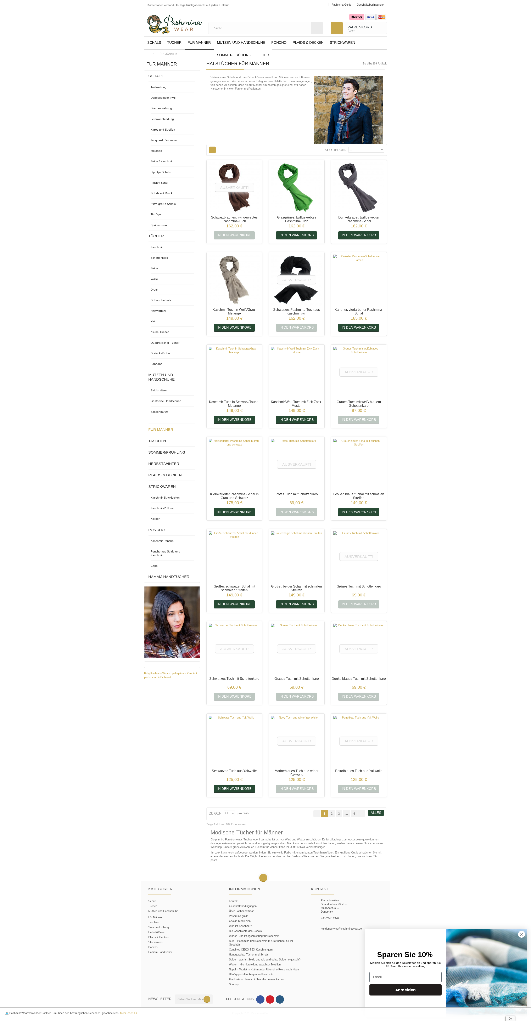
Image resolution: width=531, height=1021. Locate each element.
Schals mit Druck (162, 193)
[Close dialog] (521, 934)
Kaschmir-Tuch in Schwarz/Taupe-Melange (234, 403)
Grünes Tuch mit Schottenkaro (359, 586)
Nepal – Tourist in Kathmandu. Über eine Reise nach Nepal (264, 969)
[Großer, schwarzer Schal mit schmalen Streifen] (234, 556)
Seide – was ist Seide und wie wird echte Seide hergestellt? (265, 959)
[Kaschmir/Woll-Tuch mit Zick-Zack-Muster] (296, 372)
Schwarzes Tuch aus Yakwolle (234, 771)
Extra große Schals (163, 203)
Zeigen (215, 813)
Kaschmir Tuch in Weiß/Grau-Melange (234, 311)
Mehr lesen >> (129, 1013)
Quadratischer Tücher (165, 342)
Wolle (154, 278)
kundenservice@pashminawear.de (341, 928)
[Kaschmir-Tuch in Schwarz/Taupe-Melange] (234, 372)
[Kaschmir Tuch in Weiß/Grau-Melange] (234, 280)
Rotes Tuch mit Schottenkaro (296, 494)
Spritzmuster (159, 225)
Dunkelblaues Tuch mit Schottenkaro (359, 678)
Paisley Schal (159, 182)
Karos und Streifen (163, 129)
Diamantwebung (161, 108)
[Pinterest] (270, 999)
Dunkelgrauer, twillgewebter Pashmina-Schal (358, 219)
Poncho (278, 43)
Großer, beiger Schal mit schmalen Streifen (296, 588)
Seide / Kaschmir (162, 161)
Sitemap (234, 984)
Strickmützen (159, 390)
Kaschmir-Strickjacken (165, 497)
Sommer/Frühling (234, 55)
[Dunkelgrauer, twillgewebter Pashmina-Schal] (358, 187)
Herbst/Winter (163, 464)
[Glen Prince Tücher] (172, 622)
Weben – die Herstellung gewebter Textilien (255, 964)
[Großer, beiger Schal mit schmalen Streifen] (296, 556)
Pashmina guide (238, 916)
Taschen (157, 441)
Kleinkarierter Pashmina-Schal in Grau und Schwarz (234, 496)
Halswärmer (158, 310)
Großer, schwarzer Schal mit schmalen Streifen (234, 588)
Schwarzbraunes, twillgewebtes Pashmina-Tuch (234, 219)
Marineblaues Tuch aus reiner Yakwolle (296, 772)
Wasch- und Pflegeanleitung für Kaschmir (254, 935)
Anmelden (405, 989)
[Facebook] (260, 999)
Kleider (155, 518)
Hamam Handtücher (168, 577)
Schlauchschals (161, 300)
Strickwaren (342, 43)
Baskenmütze (159, 411)
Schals (154, 43)
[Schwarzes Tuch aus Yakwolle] (234, 741)
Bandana (156, 363)
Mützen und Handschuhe (241, 43)
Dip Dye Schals (161, 172)
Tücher (174, 43)
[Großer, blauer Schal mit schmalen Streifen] (358, 464)
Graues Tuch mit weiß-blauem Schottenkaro (359, 403)
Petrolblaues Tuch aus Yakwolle (358, 771)
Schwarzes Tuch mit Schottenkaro (234, 678)
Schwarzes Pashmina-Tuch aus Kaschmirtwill (296, 311)
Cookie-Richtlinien (240, 921)
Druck (154, 289)
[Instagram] (280, 999)
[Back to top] (263, 878)
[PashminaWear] (174, 22)
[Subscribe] (206, 999)
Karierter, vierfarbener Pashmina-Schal (359, 311)
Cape (154, 565)
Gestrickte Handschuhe (166, 401)
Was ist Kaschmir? (240, 926)
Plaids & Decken (308, 43)
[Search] (317, 28)
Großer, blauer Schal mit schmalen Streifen (358, 496)
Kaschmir (157, 247)
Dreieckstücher (160, 353)
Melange (156, 150)
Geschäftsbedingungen (243, 906)
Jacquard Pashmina (164, 140)
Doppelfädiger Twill (163, 97)
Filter (263, 55)
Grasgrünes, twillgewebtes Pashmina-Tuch (296, 219)
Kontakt (233, 901)
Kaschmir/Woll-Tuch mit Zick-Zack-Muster (296, 403)
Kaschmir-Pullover (162, 508)
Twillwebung (159, 87)
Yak (153, 321)
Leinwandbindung (162, 119)
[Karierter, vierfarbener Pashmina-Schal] (358, 280)
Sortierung (336, 150)
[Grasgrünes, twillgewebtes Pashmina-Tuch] (296, 187)
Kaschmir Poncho (162, 541)
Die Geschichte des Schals (245, 930)
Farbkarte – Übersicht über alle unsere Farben (256, 979)
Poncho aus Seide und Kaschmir (165, 553)
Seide (154, 268)
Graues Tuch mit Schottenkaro (296, 678)
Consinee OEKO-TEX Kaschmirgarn (251, 949)
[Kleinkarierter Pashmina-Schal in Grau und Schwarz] (234, 464)
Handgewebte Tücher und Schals (249, 954)
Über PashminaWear (241, 911)
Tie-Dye (156, 214)
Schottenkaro (159, 257)
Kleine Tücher (160, 332)
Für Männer (199, 43)
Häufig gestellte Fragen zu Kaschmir (251, 974)
